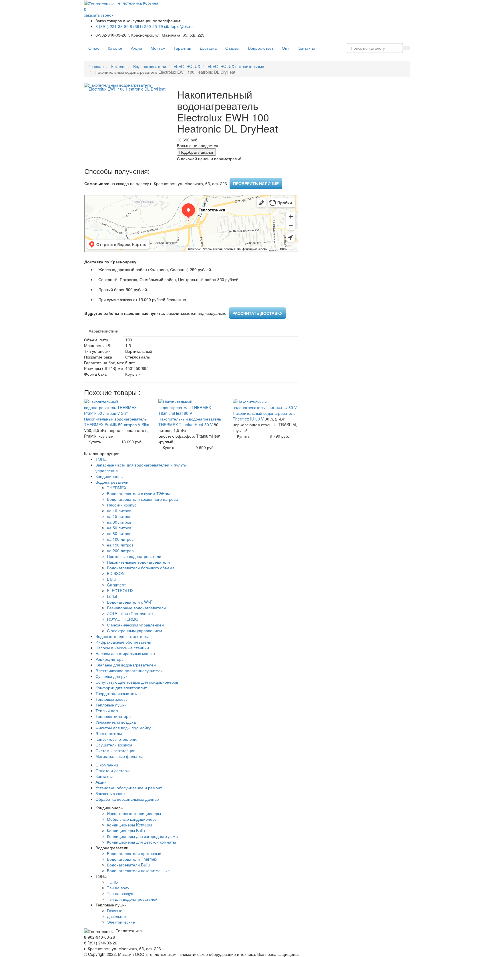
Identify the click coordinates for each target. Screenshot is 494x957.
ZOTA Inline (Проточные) (130, 613)
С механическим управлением (135, 625)
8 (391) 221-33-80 (112, 26)
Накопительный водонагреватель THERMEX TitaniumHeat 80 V (189, 421)
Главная (96, 66)
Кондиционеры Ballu (126, 830)
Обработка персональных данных (127, 799)
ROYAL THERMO (122, 619)
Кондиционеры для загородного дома (142, 836)
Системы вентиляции (115, 750)
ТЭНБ (112, 882)
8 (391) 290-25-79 (146, 26)
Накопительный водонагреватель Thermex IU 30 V (264, 416)
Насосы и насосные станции (122, 647)
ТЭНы (101, 459)
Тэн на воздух (120, 893)
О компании (106, 765)
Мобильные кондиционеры (132, 819)
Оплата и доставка (113, 770)
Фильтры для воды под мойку (123, 727)
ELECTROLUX (187, 66)
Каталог (115, 48)
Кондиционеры (109, 476)
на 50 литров (119, 527)
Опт (285, 48)
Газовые (114, 910)
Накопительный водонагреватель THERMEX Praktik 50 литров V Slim (116, 421)
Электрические (121, 922)
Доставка (208, 48)
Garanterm (117, 585)
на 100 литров (120, 539)
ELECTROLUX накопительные (236, 66)
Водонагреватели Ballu (128, 865)
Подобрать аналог (196, 152)
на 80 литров (119, 533)
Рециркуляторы (109, 659)
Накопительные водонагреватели (138, 562)
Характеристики (103, 331)
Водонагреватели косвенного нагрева (142, 499)
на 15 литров (119, 516)
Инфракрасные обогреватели (123, 642)
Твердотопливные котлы (118, 693)
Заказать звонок (110, 793)
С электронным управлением (134, 630)
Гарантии (182, 48)
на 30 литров (119, 522)
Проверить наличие (256, 183)
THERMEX (116, 487)
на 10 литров (119, 510)
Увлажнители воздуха (115, 722)
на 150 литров (120, 545)
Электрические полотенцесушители (129, 670)
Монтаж (158, 48)
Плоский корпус (121, 505)
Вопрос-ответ (260, 48)
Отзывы (232, 48)
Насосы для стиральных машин (125, 653)
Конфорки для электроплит (121, 687)
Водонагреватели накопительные (138, 870)
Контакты (306, 48)
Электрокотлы (108, 733)
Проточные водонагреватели (134, 556)
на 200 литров (120, 550)
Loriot (112, 596)
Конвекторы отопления (117, 739)
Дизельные (117, 916)
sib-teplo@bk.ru (178, 26)
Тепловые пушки (111, 705)
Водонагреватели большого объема (141, 567)
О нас (93, 48)
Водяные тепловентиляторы (122, 636)
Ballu (111, 579)
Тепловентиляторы (113, 716)
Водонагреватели (149, 66)
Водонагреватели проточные (134, 853)
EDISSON (116, 573)
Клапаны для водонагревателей (125, 665)
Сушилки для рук (111, 676)
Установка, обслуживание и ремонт (128, 787)
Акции (136, 48)
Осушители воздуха (113, 745)
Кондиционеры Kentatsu (129, 825)
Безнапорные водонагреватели (136, 607)
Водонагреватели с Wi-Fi (130, 602)
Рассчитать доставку (257, 313)
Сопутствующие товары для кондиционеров (136, 682)
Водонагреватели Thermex (132, 859)
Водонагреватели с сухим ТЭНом (138, 493)
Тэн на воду (118, 887)
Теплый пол (106, 710)
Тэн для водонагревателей (132, 899)
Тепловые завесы (111, 699)
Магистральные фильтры (119, 756)
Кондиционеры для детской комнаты (141, 842)
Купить (94, 442)
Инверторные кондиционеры (134, 813)
